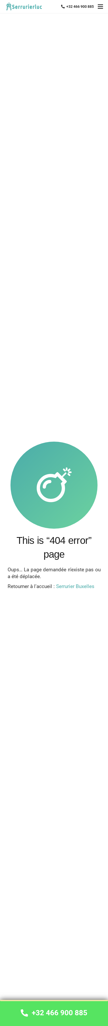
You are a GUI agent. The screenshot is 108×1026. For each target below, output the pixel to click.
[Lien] (23, 6)
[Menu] (100, 6)
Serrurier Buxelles (75, 586)
